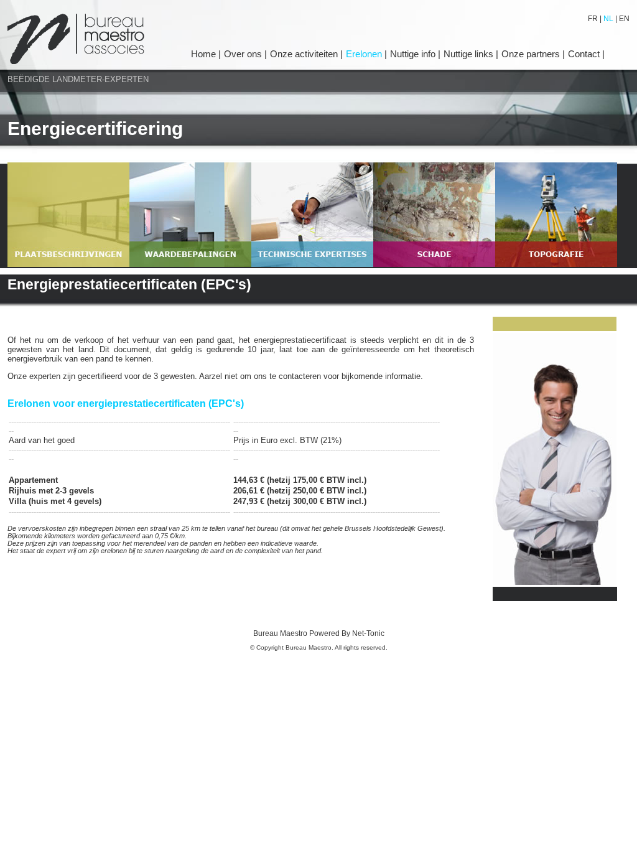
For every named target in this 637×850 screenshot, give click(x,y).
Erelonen (365, 54)
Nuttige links (470, 54)
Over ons (244, 54)
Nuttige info (414, 54)
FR (594, 18)
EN (623, 18)
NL (608, 18)
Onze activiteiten (305, 54)
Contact (585, 54)
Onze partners (531, 54)
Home (204, 54)
